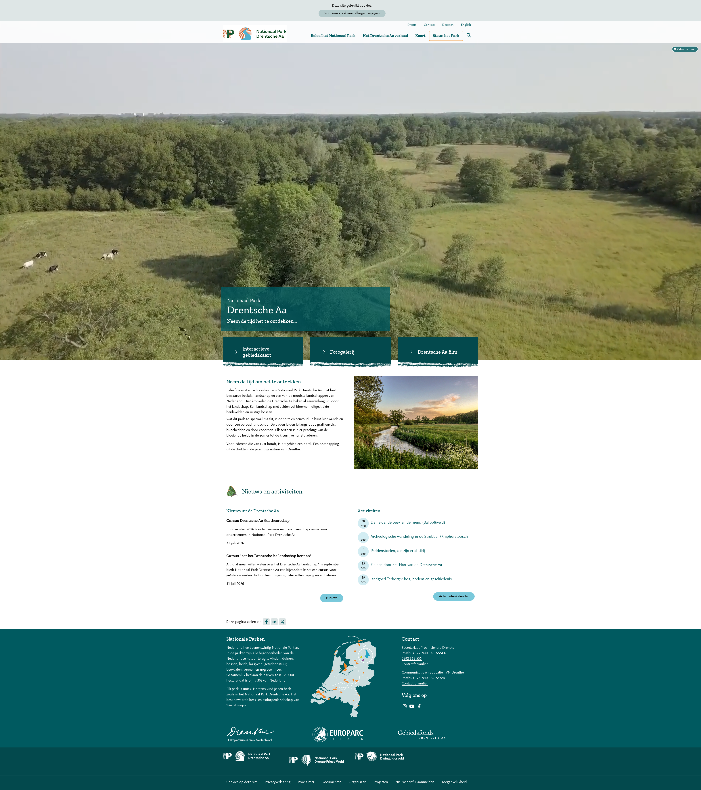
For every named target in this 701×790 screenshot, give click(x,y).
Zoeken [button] (469, 35)
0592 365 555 (412, 659)
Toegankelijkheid (454, 782)
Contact (429, 25)
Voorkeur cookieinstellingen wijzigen (352, 13)
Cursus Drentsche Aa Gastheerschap (258, 520)
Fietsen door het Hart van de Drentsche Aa (406, 565)
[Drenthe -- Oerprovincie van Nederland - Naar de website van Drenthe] (263, 734)
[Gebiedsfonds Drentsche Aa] (438, 734)
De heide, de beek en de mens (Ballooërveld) (408, 523)
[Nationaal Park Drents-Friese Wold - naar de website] (317, 761)
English (466, 25)
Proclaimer (306, 782)
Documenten (331, 782)
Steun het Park (446, 35)
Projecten (381, 782)
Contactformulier (415, 664)
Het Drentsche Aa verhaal (385, 35)
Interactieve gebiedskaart (256, 352)
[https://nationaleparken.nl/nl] (350, 676)
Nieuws (331, 598)
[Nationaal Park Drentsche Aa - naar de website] (252, 756)
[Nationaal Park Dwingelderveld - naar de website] (383, 756)
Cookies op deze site (241, 782)
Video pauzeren (686, 49)
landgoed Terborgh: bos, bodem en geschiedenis (411, 579)
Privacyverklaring (277, 782)
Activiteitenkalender (454, 596)
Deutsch (448, 25)
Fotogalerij (342, 352)
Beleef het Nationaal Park (333, 35)
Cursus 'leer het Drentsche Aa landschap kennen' (268, 555)
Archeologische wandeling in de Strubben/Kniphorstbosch (419, 537)
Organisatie (357, 782)
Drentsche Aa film (437, 352)
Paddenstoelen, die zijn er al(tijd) (398, 551)
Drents (412, 25)
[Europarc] (350, 734)
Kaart (420, 35)
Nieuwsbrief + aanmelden (414, 782)
